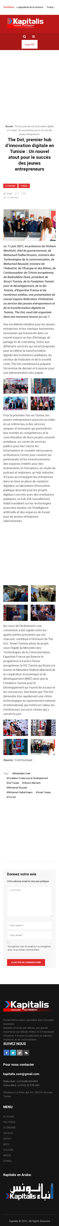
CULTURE (8, 1150)
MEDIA (7, 1155)
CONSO (7, 1161)
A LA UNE (8, 1116)
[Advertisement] (29, 81)
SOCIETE (8, 1133)
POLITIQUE (9, 1122)
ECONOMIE (10, 185)
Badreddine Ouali (22, 773)
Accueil (8, 126)
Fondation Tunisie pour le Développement (28, 778)
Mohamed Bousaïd (17, 787)
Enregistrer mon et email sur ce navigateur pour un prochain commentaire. (29, 948)
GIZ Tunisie (13, 783)
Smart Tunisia (43, 792)
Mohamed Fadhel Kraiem (20, 792)
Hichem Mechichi (32, 783)
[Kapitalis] (29, 23)
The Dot (12, 797)
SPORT (7, 1139)
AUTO (6, 1144)
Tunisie (24, 185)
